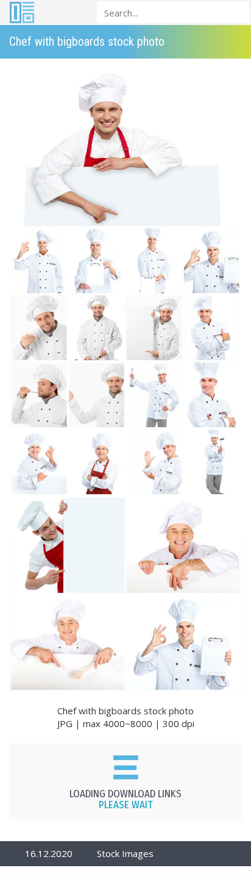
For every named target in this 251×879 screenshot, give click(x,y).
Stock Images (125, 853)
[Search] (236, 12)
